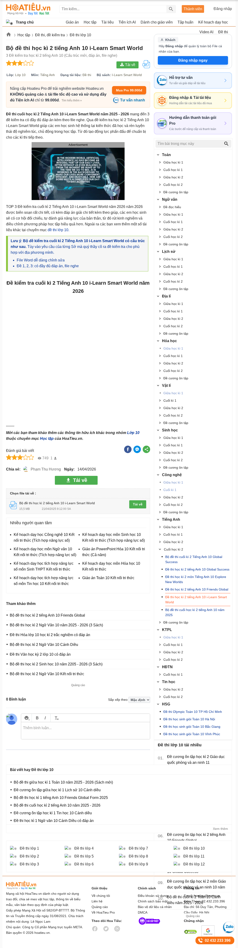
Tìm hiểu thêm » (72, 100)
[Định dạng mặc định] (56, 718)
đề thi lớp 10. (58, 230)
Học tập (47, 439)
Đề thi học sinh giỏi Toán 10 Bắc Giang (191, 726)
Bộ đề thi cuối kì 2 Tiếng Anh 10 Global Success (193, 559)
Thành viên (193, 9)
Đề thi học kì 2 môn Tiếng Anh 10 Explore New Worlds (195, 579)
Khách (170, 40)
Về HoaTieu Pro (103, 912)
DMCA (142, 912)
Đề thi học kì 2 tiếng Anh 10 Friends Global (196, 589)
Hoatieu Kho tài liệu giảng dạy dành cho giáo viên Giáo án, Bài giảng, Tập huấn (28, 9)
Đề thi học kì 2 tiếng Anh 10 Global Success (197, 569)
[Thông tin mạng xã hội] (149, 926)
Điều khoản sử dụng (153, 896)
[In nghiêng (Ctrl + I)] (45, 718)
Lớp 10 (133, 433)
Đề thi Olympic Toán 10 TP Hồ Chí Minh (192, 712)
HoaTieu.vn (27, 885)
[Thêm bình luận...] (85, 730)
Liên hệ (97, 901)
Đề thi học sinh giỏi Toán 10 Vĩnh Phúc (191, 734)
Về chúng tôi (101, 896)
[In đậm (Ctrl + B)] (37, 718)
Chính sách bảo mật (153, 901)
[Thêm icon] (26, 718)
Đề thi (223, 32)
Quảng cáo (100, 907)
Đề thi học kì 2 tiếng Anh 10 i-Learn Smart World (196, 599)
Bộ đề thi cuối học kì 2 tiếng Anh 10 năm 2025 (195, 612)
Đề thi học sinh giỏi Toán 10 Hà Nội (189, 719)
